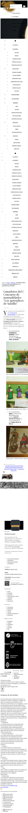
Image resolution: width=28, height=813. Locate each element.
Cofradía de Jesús (17, 58)
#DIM (17, 106)
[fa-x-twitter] (6, 672)
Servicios (15, 122)
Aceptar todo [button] (14, 686)
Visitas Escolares (17, 115)
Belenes (5, 464)
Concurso (13, 464)
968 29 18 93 (13, 569)
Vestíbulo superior (16, 72)
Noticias (13, 282)
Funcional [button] (3, 757)
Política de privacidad (18, 674)
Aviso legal (16, 673)
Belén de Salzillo (17, 87)
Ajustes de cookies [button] (5, 686)
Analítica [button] (3, 744)
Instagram (10, 624)
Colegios (9, 464)
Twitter (9, 623)
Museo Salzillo (15, 484)
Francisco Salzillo (16, 61)
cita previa (17, 546)
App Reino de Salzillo (17, 118)
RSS (8, 629)
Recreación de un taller (16, 81)
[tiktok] (8, 672)
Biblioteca (16, 148)
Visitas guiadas (16, 126)
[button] (1, 788)
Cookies (15, 675)
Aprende (15, 102)
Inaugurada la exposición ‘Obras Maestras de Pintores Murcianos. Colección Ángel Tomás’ (13, 467)
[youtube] (10, 672)
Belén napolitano (16, 78)
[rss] (9, 672)
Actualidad (15, 98)
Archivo (15, 136)
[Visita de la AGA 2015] (4, 479)
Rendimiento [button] (4, 774)
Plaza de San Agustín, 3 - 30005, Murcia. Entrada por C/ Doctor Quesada (14, 489)
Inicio (8, 282)
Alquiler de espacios (17, 132)
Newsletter (16, 26)
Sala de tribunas (17, 75)
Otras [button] (2, 766)
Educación (10, 601)
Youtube (9, 627)
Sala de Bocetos (17, 84)
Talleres (17, 109)
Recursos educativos (17, 112)
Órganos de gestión (17, 65)
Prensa (16, 139)
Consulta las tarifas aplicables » (12, 562)
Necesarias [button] (3, 721)
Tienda (16, 129)
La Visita (15, 45)
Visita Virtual (15, 259)
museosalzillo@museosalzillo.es (13, 574)
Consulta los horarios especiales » (13, 559)
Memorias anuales (16, 145)
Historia (17, 52)
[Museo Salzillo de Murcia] (10, 13)
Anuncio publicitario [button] (6, 732)
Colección (15, 68)
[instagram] (7, 672)
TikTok (9, 626)
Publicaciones (16, 142)
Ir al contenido (4, 787)
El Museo (15, 49)
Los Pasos (16, 91)
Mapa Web (16, 678)
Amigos (15, 30)
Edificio (16, 55)
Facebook (10, 621)
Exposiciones (15, 94)
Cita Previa (15, 16)
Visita (8, 591)
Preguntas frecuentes (19, 23)
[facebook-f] (5, 672)
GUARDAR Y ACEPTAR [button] (6, 784)
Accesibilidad (16, 676)
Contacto (15, 20)
